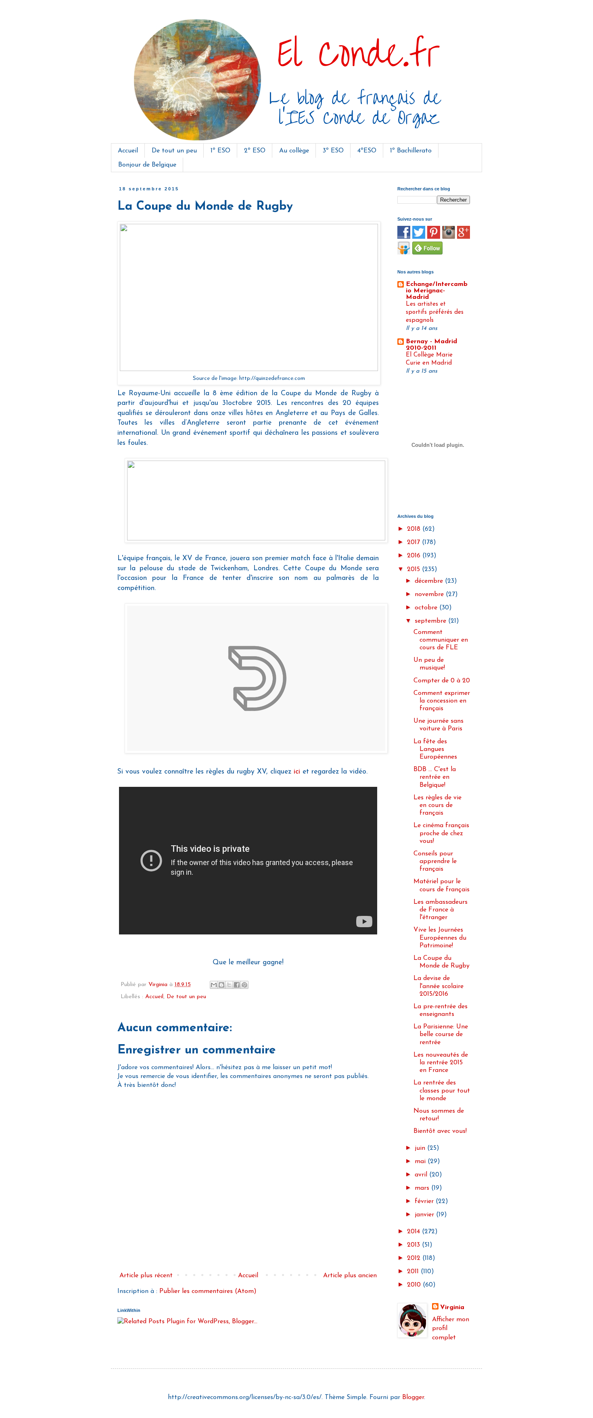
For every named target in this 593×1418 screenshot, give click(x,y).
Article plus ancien (350, 1275)
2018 (414, 529)
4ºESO (366, 151)
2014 (414, 1231)
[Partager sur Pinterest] (244, 985)
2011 (414, 1271)
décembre (430, 581)
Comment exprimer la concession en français (441, 701)
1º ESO (220, 151)
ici (297, 771)
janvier (425, 1215)
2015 (414, 569)
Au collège (294, 151)
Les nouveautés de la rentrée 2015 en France (440, 1063)
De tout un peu (174, 151)
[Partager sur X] (229, 985)
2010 (415, 1285)
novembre (430, 594)
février (425, 1201)
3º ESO (333, 151)
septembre (431, 621)
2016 (414, 556)
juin (421, 1148)
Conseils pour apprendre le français (435, 861)
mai (421, 1161)
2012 (414, 1258)
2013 (414, 1245)
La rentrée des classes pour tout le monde (441, 1090)
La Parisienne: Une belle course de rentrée (440, 1034)
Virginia (452, 1307)
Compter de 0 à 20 (441, 681)
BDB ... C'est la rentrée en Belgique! (434, 777)
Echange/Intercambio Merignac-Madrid (437, 290)
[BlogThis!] (221, 985)
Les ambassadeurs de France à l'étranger (440, 910)
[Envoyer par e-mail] (214, 985)
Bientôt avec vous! (440, 1131)
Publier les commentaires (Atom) (208, 1291)
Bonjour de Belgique (147, 165)
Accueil (128, 151)
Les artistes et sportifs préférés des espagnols (435, 312)
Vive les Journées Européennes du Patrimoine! (439, 938)
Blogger (413, 1397)
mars (423, 1188)
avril (422, 1175)
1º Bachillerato (411, 151)
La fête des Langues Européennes (435, 749)
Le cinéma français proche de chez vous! (441, 833)
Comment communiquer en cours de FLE (440, 640)
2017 (414, 542)
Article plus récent (146, 1275)
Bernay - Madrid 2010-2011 (431, 344)
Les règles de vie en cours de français (437, 805)
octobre (427, 608)
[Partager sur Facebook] (237, 985)
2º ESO (254, 151)
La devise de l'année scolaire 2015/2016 (438, 986)
